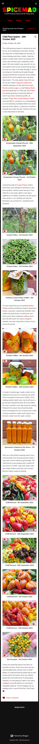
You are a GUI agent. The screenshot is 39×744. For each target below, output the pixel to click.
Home (9, 20)
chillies (26, 316)
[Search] (36, 4)
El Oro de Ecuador (15, 77)
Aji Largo (14, 88)
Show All (32, 28)
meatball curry (7, 683)
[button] (35, 37)
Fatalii (32, 98)
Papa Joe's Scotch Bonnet (19, 98)
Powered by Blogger (20, 736)
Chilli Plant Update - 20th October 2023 (14, 38)
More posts (19, 707)
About (19, 20)
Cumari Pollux (22, 185)
